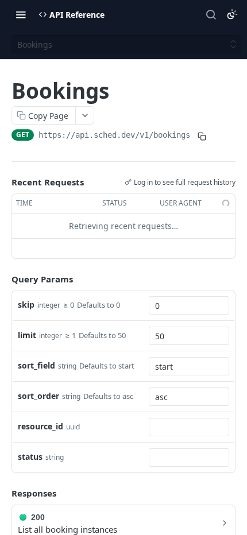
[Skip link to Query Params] (3, 279)
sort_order (38, 395)
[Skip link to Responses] (3, 493)
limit (27, 334)
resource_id (40, 426)
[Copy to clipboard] (202, 136)
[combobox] (189, 305)
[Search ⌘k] (211, 14)
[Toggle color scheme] (232, 14)
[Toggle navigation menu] (20, 14)
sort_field (36, 365)
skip (26, 304)
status (30, 456)
